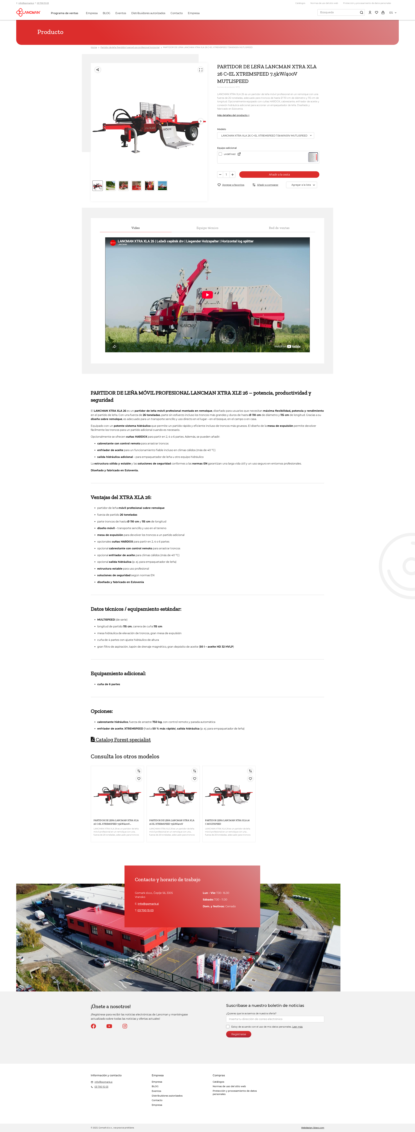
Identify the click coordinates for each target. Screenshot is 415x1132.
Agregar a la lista (301, 184)
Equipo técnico (207, 228)
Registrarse (238, 1034)
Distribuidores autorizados (148, 13)
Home (94, 47)
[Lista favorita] (376, 12)
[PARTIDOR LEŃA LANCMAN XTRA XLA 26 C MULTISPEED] (229, 792)
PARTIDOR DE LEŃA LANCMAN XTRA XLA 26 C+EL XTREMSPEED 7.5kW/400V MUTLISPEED (208, 47)
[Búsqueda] (361, 12)
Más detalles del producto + (233, 115)
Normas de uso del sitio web (324, 3)
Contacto (177, 13)
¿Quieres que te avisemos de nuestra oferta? (251, 1013)
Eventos (120, 13)
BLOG (106, 13)
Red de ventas (279, 228)
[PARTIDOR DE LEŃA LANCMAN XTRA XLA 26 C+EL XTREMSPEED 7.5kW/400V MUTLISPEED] (117, 792)
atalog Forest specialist (123, 739)
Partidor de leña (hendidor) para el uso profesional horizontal (130, 47)
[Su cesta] (382, 12)
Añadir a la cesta (279, 174)
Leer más (297, 1026)
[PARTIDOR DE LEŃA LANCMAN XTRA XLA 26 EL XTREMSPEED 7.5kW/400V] (173, 792)
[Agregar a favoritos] (138, 778)
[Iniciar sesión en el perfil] (370, 12)
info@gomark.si (26, 3)
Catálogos (300, 3)
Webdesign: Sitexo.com (312, 1127)
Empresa (92, 13)
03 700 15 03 (43, 3)
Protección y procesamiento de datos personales (367, 3)
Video (135, 228)
